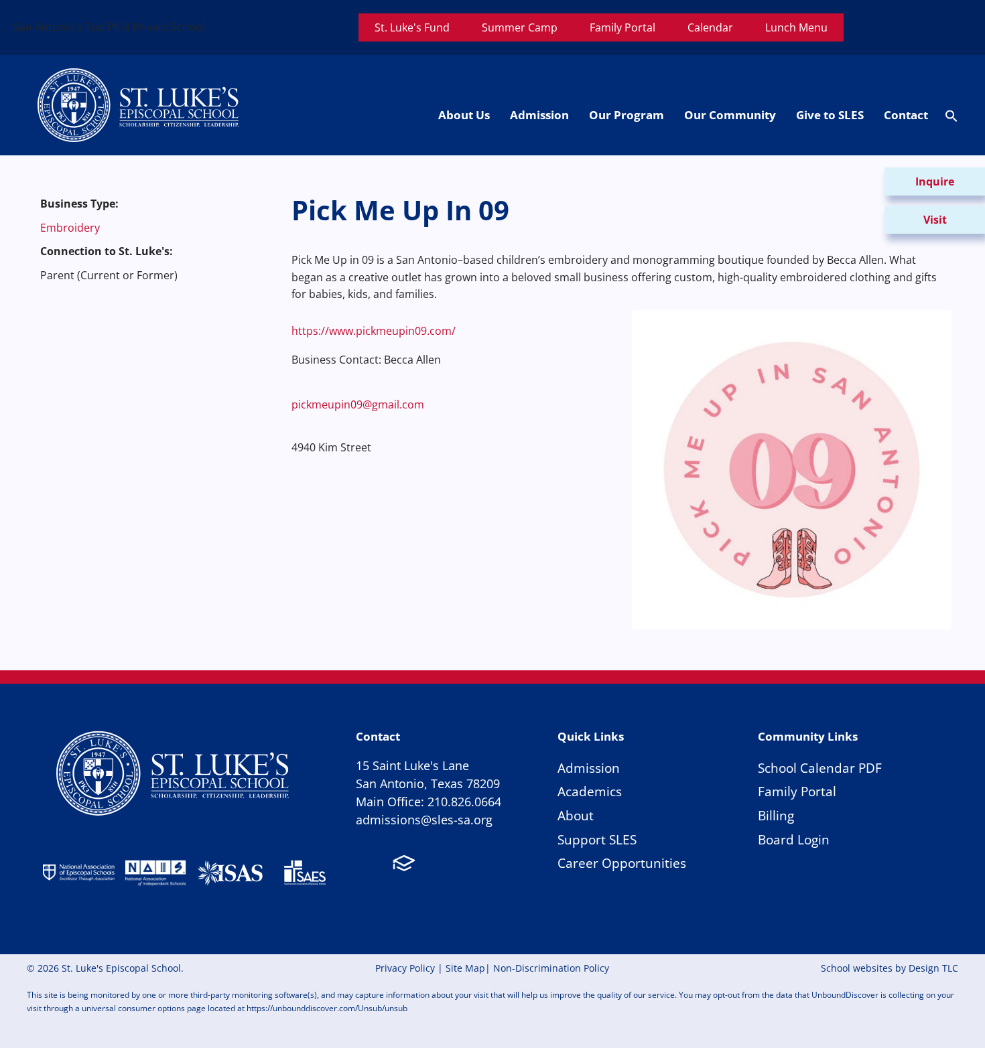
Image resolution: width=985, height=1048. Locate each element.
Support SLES (597, 839)
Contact (906, 115)
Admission (588, 767)
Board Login (794, 839)
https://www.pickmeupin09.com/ (373, 330)
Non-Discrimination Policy (551, 968)
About (575, 815)
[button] (951, 118)
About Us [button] (464, 115)
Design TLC (933, 968)
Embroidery (70, 227)
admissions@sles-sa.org (424, 820)
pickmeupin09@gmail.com (357, 404)
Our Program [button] (626, 115)
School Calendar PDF (820, 767)
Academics (589, 791)
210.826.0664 (464, 802)
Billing (776, 815)
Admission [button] (539, 115)
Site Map (465, 968)
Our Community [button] (730, 115)
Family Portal (797, 791)
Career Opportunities (621, 862)
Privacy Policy (405, 968)
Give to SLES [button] (830, 115)
